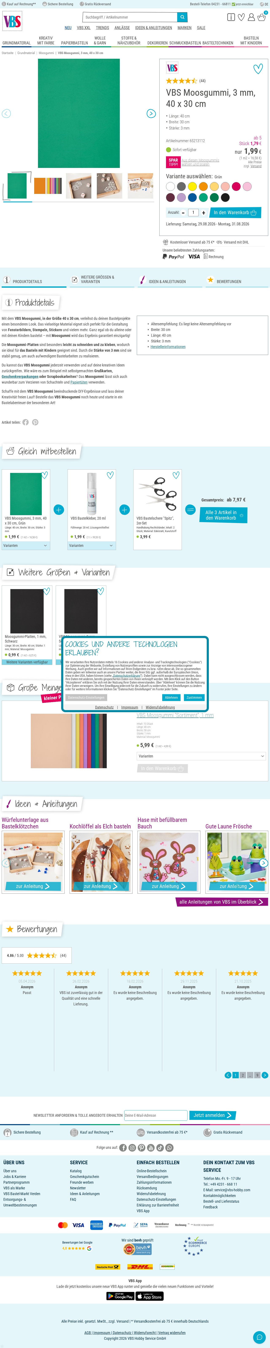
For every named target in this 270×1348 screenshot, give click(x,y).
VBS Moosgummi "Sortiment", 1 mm (175, 715)
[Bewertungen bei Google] (77, 1246)
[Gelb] (192, 186)
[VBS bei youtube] (151, 1147)
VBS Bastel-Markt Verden (21, 1193)
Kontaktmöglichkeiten (219, 1195)
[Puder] (225, 186)
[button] (6, 113)
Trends (102, 27)
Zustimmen (194, 698)
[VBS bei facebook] (123, 1147)
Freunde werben (82, 1182)
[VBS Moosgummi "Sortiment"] (68, 741)
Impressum (129, 707)
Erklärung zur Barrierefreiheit (158, 1205)
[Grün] (214, 197)
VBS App (143, 1211)
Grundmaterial (26, 53)
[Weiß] (170, 186)
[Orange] (203, 186)
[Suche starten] (182, 17)
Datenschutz (104, 707)
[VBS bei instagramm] (132, 1147)
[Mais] (214, 186)
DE (266, 4)
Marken (185, 27)
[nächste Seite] (265, 1075)
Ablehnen (171, 698)
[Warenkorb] (261, 17)
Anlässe (122, 27)
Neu (68, 27)
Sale (201, 27)
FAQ (73, 1199)
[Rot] (236, 186)
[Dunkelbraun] (170, 197)
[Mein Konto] (251, 17)
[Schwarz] (225, 197)
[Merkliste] (241, 17)
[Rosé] (247, 186)
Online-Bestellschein (152, 1171)
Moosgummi (46, 53)
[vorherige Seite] (228, 1075)
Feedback (210, 1207)
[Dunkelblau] (192, 197)
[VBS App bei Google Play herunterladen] (120, 1296)
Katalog (76, 1171)
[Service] (231, 17)
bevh (138, 1240)
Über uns (9, 1171)
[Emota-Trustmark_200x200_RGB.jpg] (195, 1246)
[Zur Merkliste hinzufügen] (258, 69)
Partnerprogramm (16, 1182)
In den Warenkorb (231, 212)
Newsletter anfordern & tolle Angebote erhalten (78, 1115)
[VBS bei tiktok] (160, 1147)
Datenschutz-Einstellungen (156, 1199)
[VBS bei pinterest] (141, 1147)
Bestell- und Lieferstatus (221, 1201)
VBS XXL (83, 27)
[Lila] (181, 197)
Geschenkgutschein (84, 1176)
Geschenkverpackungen (20, 376)
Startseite (8, 53)
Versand (256, 166)
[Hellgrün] (203, 197)
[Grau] (181, 186)
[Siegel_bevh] (137, 1248)
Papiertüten (79, 382)
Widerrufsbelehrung (151, 1193)
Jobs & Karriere (14, 1176)
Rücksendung (147, 1188)
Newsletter (78, 1188)
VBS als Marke (14, 1188)
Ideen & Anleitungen (153, 27)
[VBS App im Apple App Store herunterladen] (149, 1296)
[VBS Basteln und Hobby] (12, 20)
